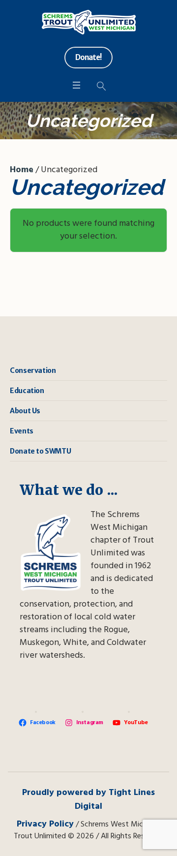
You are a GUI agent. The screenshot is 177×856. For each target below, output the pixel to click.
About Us (25, 410)
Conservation (33, 370)
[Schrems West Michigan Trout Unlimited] (89, 22)
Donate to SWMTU (40, 451)
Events (21, 431)
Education (27, 390)
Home (21, 170)
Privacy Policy (45, 824)
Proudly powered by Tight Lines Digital (88, 800)
